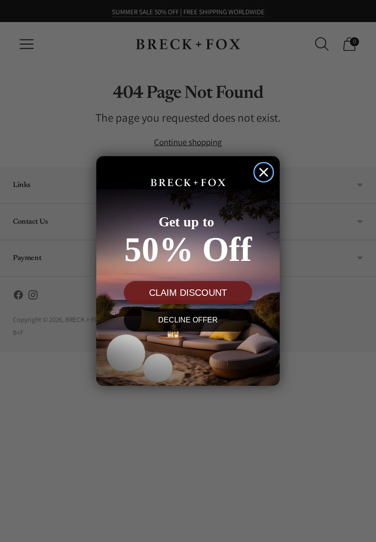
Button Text (188, 354)
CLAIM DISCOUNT (188, 293)
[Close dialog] (263, 172)
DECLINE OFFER (188, 320)
